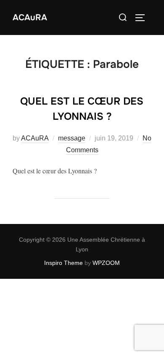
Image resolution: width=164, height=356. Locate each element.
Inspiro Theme (63, 262)
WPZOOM (106, 262)
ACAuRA (30, 17)
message (71, 138)
